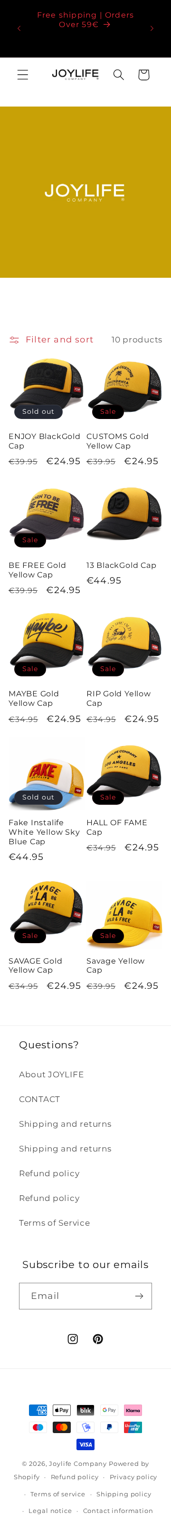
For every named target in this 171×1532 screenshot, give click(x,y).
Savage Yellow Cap (115, 965)
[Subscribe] (139, 1296)
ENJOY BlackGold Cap (45, 441)
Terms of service (57, 1494)
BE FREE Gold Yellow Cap (37, 570)
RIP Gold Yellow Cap (118, 698)
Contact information (118, 1510)
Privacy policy (134, 1477)
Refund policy (49, 1173)
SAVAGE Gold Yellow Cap (36, 965)
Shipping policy (124, 1494)
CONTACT (39, 1099)
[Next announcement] (152, 28)
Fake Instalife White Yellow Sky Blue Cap (44, 832)
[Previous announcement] (19, 28)
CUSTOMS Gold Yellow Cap (117, 441)
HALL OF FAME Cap (116, 827)
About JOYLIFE (51, 1074)
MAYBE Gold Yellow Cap (34, 698)
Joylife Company (78, 1463)
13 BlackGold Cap (121, 565)
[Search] (118, 75)
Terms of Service (54, 1223)
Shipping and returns (65, 1124)
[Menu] (23, 75)
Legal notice (50, 1510)
